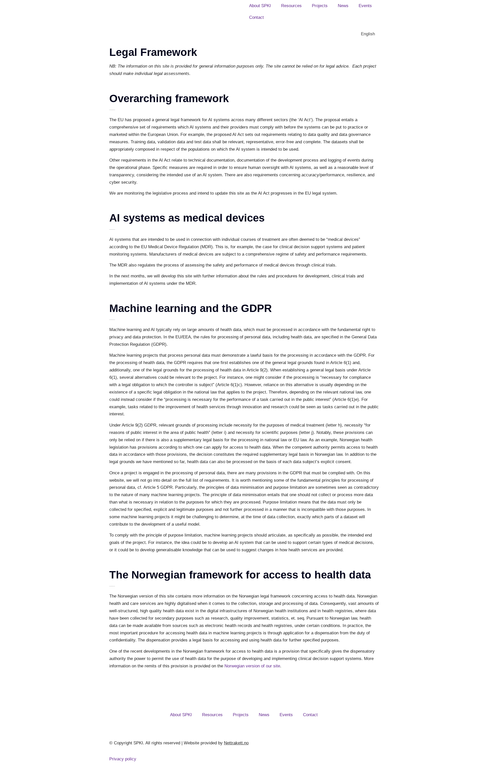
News (343, 5)
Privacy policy (122, 759)
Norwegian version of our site (252, 666)
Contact (256, 17)
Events (365, 5)
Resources (291, 5)
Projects (320, 5)
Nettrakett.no (236, 743)
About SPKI (260, 5)
